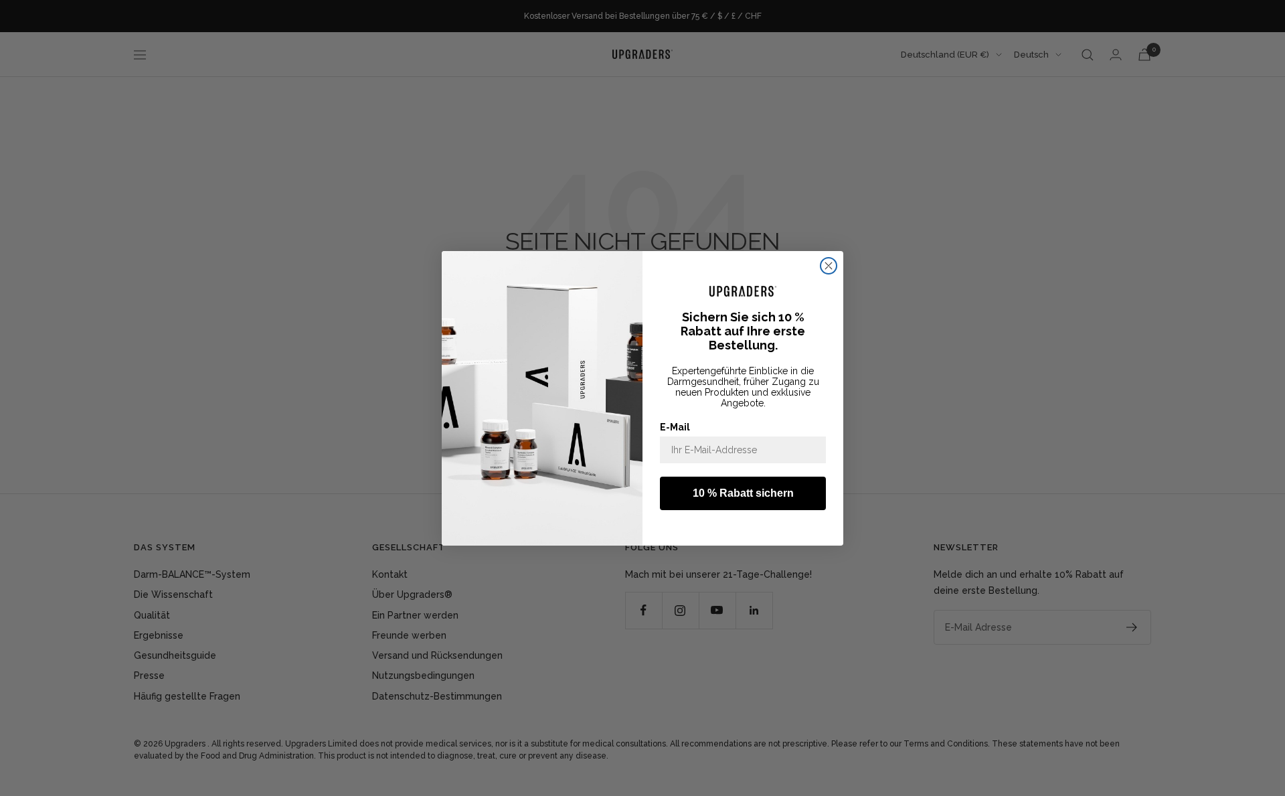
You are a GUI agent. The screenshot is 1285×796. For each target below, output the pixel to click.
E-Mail (675, 427)
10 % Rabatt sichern (743, 493)
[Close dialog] (829, 266)
